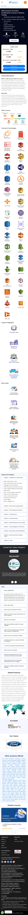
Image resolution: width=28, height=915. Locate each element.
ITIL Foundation (16, 891)
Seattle (6, 797)
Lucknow (23, 771)
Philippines (12, 794)
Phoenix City (18, 794)
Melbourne (4, 791)
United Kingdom (14, 799)
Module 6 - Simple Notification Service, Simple (14, 522)
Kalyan (24, 768)
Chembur (23, 761)
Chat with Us (8, 912)
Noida (21, 774)
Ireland (3, 788)
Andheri (8, 760)
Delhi (19, 763)
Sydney (20, 797)
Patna (24, 774)
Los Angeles (18, 789)
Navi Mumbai (12, 774)
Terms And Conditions (6, 857)
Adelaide (10, 780)
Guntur (8, 766)
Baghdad (9, 782)
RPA (22, 874)
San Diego (14, 796)
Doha (3, 785)
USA (19, 799)
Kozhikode (14, 771)
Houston (18, 786)
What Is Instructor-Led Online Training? (13, 635)
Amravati (23, 758)
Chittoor (8, 763)
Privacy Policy (16, 857)
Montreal (14, 791)
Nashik (7, 774)
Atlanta (23, 780)
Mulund (15, 772)
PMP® (13, 888)
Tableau (16, 883)
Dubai (7, 785)
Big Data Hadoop (5, 884)
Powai (3, 775)
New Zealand (11, 793)
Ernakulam (4, 765)
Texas (24, 797)
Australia (4, 782)
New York (4, 793)
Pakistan (4, 794)
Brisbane (4, 783)
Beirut (19, 782)
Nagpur (3, 774)
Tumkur (18, 777)
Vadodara (23, 777)
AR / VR (12, 867)
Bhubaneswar (12, 761)
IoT (19, 867)
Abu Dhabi (4, 780)
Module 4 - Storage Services (10, 514)
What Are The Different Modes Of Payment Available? (14, 666)
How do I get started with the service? (12, 609)
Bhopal (6, 761)
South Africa (16, 797)
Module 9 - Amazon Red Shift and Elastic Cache (13, 535)
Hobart (7, 786)
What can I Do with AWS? (9, 619)
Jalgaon (10, 768)
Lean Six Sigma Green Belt (18, 879)
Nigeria (23, 793)
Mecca (24, 789)
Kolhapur (4, 771)
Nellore (17, 774)
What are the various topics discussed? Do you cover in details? (14, 614)
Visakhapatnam (11, 779)
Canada (11, 783)
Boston (23, 782)
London (12, 789)
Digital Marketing (16, 874)
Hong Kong (12, 786)
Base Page (5, 758)
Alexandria (15, 780)
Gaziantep (15, 785)
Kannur (3, 769)
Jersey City (16, 788)
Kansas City (22, 788)
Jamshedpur (14, 768)
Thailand (4, 799)
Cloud (5, 6)
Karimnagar (13, 769)
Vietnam (7, 800)
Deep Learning (9, 883)
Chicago (20, 783)
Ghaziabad (17, 765)
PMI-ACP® (18, 888)
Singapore (10, 797)
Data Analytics (4, 886)
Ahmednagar (17, 758)
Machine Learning (5, 867)
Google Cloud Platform (6, 877)
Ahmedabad (11, 758)
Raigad (10, 775)
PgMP (8, 890)
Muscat (18, 791)
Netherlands (22, 791)
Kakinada (20, 768)
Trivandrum (12, 777)
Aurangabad (13, 760)
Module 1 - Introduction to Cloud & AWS (13, 477)
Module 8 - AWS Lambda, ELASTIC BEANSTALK (14, 530)
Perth (8, 794)
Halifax (3, 786)
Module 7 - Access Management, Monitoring (14, 526)
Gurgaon (13, 766)
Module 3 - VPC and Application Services (13, 510)
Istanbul (8, 788)
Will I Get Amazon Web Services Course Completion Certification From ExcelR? (13, 655)
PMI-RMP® (3, 890)
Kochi (24, 769)
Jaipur (7, 768)
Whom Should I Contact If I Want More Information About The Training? (13, 661)
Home (2, 6)
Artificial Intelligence (17, 865)
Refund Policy (4, 859)
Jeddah (11, 788)
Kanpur (8, 769)
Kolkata (8, 771)
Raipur (13, 775)
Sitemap (11, 859)
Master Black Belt (21, 881)
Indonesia (23, 786)
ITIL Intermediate (5, 893)
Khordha (19, 769)
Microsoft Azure (17, 876)
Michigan (9, 791)
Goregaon (23, 765)
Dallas (24, 783)
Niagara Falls (18, 793)
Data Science (16, 886)
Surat (24, 775)
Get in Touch (14, 551)
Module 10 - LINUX (8, 540)
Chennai (4, 763)
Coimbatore (14, 763)
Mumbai (19, 772)
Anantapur (4, 760)
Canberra (16, 783)
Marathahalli (9, 772)
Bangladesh (14, 782)
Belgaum (23, 760)
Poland (23, 794)
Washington (12, 800)
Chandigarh (18, 761)
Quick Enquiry (14, 40)
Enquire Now (14, 66)
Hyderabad (23, 766)
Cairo (8, 783)
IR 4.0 (16, 867)
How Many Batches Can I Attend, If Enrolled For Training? (14, 640)
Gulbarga (4, 766)
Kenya (3, 789)
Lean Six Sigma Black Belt (7, 881)
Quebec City (5, 796)
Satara (17, 775)
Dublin (10, 785)
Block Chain (4, 868)
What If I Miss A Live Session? (10, 650)
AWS (2, 876)
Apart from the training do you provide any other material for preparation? (14, 630)
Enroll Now (14, 69)
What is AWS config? (8, 605)
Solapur (20, 775)
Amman (19, 780)
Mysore (23, 772)
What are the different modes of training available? (13, 625)
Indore (3, 768)
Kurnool (19, 771)
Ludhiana (4, 772)
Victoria (3, 800)
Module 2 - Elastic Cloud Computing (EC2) (13, 506)
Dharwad (23, 763)
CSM (12, 890)
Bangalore (19, 760)
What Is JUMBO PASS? (9, 590)
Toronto (8, 799)
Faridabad (11, 765)
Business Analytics (14, 884)
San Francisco (20, 796)
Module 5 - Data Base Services (11, 518)
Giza (24, 785)
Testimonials (15, 35)
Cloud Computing (8, 876)
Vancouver (23, 799)
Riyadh (9, 796)
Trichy (7, 777)
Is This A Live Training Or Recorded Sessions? (14, 645)
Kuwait (7, 789)
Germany (20, 785)
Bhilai (3, 761)
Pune (7, 775)
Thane (3, 777)
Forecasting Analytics (6, 873)
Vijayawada (4, 779)
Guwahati (18, 766)
